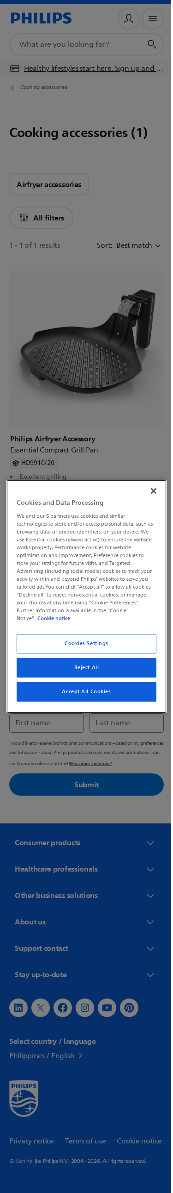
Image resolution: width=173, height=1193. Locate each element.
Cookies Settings (83, 643)
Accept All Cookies (83, 691)
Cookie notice (51, 618)
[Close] (149, 491)
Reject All (83, 667)
